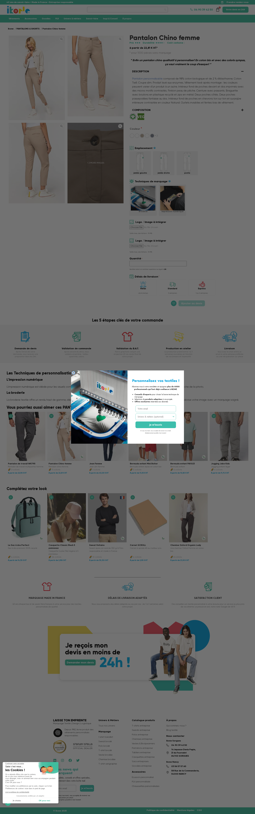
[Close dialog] (73, 373)
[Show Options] (173, 417)
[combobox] (155, 417)
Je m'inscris (155, 425)
